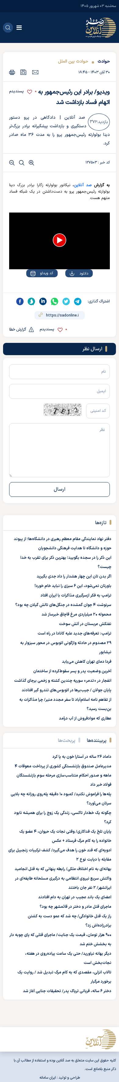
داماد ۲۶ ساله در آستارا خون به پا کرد (81, 757)
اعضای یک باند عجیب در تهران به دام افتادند (74, 897)
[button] (59, 240)
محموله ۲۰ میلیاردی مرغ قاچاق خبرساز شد (76, 615)
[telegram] (78, 301)
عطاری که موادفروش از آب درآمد (85, 719)
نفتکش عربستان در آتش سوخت (85, 624)
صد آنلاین (83, 185)
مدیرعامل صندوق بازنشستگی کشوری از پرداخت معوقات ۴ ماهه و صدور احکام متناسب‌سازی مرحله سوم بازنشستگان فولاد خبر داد (63, 775)
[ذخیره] (23, 72)
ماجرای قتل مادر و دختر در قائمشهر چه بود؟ (75, 907)
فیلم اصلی (71, 291)
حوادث (104, 61)
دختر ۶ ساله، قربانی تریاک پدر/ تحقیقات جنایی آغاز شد (67, 991)
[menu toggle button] (19, 27)
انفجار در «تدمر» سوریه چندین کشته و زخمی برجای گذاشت (62, 681)
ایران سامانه (47, 1077)
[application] (59, 241)
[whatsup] (55, 301)
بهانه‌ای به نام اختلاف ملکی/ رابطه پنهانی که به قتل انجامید (63, 869)
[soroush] (31, 301)
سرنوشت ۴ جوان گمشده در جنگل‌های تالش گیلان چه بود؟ (63, 605)
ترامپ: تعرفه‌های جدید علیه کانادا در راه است (74, 634)
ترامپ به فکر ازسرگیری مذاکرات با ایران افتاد (76, 596)
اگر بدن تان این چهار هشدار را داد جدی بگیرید (74, 577)
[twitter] (66, 301)
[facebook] (20, 301)
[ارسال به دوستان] (35, 72)
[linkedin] (43, 301)
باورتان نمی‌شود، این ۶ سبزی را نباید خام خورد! (72, 586)
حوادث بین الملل (73, 61)
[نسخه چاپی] (12, 72)
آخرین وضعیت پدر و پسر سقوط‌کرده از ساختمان (72, 671)
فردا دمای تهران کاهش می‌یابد (86, 662)
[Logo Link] (100, 27)
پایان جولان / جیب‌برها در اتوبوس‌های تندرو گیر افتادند (66, 690)
